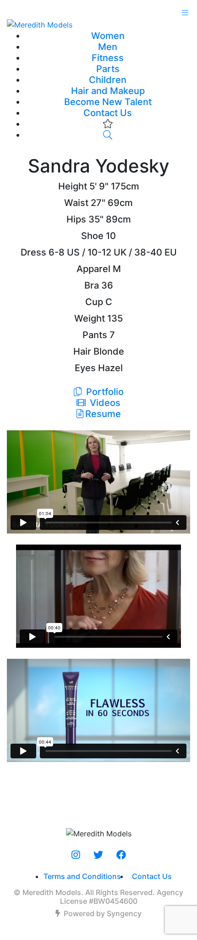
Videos (104, 402)
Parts (108, 68)
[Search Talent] (107, 134)
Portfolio (104, 391)
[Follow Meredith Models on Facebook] (121, 855)
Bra (91, 285)
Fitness (108, 57)
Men (107, 46)
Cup (94, 301)
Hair (82, 351)
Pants (94, 334)
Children (107, 79)
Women (108, 35)
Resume (103, 413)
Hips (76, 219)
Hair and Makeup (108, 90)
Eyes (85, 367)
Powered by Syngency (103, 913)
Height (72, 186)
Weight (89, 318)
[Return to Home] (98, 24)
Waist (76, 202)
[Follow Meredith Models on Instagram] (75, 855)
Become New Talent (108, 101)
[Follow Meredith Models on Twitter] (98, 855)
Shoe (92, 235)
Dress (33, 252)
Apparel (93, 268)
